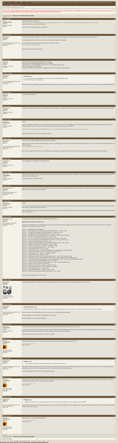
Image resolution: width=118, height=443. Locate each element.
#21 (114, 415)
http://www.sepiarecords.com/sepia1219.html (31, 146)
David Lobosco (6, 281)
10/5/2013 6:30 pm (7, 92)
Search (10, 2)
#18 (114, 358)
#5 (114, 92)
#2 (114, 34)
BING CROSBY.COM (75, 2)
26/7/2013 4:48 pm (7, 172)
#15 (114, 304)
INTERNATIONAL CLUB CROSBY (38, 2)
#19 (114, 377)
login (19, 7)
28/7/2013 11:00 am (7, 279)
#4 (114, 73)
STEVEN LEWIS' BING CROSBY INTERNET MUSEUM (100, 2)
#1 (114, 19)
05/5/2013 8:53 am (7, 34)
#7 (114, 119)
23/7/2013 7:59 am (7, 158)
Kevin (4, 21)
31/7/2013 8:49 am (7, 324)
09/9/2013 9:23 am (7, 358)
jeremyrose (5, 326)
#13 (114, 216)
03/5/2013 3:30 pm (7, 19)
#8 (114, 138)
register (22, 7)
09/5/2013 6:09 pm (7, 59)
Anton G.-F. (5, 121)
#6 (114, 105)
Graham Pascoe (6, 107)
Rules (21, 2)
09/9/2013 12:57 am (7, 339)
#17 (114, 339)
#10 (114, 172)
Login (27, 2)
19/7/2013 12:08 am (7, 119)
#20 (114, 396)
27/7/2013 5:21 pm (7, 216)
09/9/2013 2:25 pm (7, 396)
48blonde (5, 341)
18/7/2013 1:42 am (7, 105)
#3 (114, 59)
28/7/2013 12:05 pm (7, 304)
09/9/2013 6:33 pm (7, 415)
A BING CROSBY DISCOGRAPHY (62, 2)
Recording (9, 15)
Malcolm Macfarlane (7, 187)
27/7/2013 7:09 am (7, 186)
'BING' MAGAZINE (50, 2)
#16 (114, 324)
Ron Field (5, 61)
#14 (114, 279)
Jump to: (5, 439)
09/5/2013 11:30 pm (7, 73)
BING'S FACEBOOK (84, 2)
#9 (114, 158)
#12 (114, 200)
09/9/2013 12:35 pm (7, 377)
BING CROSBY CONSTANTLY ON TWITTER (11, 5)
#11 (114, 186)
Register (16, 2)
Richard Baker (6, 36)
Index (4, 2)
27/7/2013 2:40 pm (7, 200)
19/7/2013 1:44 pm (7, 138)
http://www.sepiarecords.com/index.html (30, 44)
